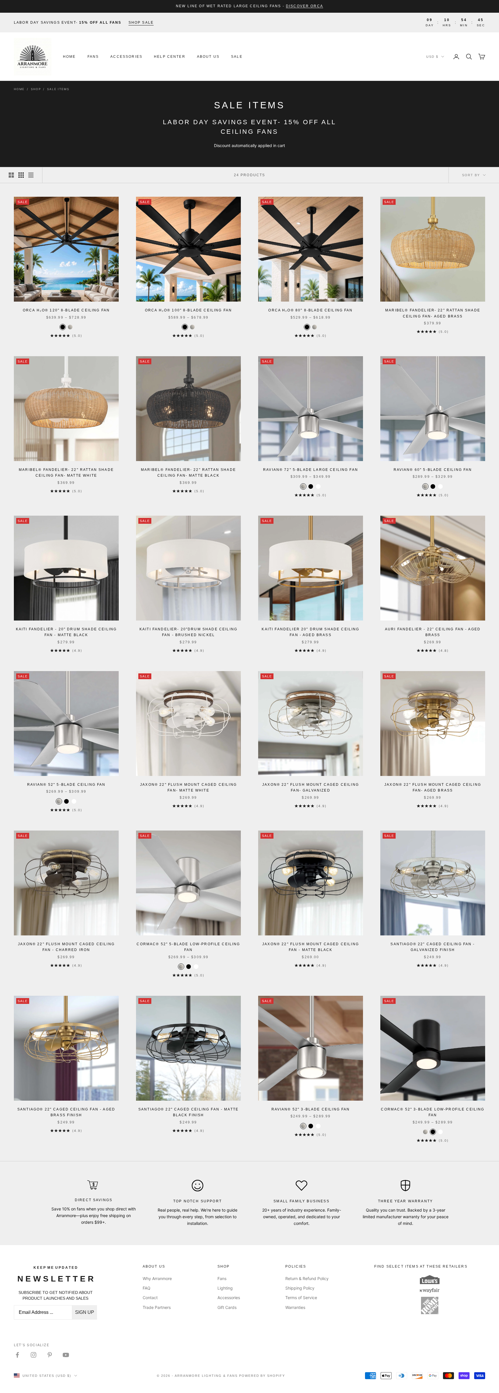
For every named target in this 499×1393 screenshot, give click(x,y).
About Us (208, 57)
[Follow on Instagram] (33, 1354)
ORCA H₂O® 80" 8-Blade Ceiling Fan (310, 310)
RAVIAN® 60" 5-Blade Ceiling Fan (433, 470)
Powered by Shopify (262, 1375)
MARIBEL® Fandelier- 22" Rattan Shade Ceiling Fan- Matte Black (188, 473)
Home (69, 57)
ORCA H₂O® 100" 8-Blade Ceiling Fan (188, 310)
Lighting (225, 1288)
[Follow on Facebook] (17, 1354)
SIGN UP (84, 1312)
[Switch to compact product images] (30, 175)
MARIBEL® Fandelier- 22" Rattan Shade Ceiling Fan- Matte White (66, 473)
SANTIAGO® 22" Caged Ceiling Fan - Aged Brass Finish (66, 1112)
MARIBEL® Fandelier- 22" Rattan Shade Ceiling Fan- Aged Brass (432, 313)
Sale (237, 57)
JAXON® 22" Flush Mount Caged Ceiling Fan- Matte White (188, 787)
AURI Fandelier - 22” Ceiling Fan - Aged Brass (433, 632)
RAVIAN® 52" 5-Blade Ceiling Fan (66, 785)
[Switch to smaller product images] (21, 175)
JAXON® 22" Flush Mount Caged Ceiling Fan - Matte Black (310, 947)
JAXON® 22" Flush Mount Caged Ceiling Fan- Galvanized (310, 787)
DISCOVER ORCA (304, 6)
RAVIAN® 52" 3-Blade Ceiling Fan (310, 1109)
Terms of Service (301, 1297)
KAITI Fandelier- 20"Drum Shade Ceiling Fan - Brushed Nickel (188, 632)
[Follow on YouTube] (65, 1354)
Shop (36, 89)
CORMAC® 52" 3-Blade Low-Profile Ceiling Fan (432, 1112)
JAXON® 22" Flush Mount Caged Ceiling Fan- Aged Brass (432, 787)
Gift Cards (227, 1307)
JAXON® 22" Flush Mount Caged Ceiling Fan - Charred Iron (66, 947)
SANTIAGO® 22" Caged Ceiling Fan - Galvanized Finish (432, 947)
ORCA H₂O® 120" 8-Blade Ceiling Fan (66, 310)
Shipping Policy (299, 1288)
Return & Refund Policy (307, 1278)
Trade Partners (157, 1307)
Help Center (169, 57)
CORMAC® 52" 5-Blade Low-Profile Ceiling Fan (188, 947)
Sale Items (58, 89)
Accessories (126, 57)
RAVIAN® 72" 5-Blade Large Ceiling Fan (310, 470)
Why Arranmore (157, 1278)
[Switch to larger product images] (11, 175)
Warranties (295, 1307)
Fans (93, 57)
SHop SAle (141, 23)
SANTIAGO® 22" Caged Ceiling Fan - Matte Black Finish (188, 1112)
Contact (150, 1297)
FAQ (146, 1288)
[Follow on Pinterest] (49, 1354)
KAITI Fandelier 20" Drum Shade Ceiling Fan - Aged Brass (310, 632)
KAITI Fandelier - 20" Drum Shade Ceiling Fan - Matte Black (66, 632)
